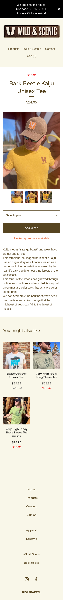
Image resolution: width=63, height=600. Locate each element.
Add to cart (31, 227)
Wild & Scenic (32, 48)
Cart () (31, 55)
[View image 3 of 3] (46, 197)
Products (13, 48)
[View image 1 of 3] (17, 197)
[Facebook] (36, 579)
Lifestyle (31, 539)
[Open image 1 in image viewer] (31, 150)
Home (31, 489)
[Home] (31, 31)
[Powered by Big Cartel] (31, 592)
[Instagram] (26, 579)
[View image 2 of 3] (31, 197)
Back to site (31, 563)
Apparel (31, 530)
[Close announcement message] (59, 9)
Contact (50, 48)
